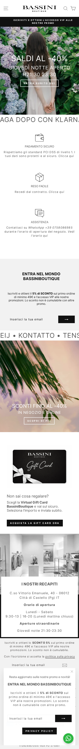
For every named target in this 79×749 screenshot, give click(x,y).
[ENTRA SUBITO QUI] (39, 71)
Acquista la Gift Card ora (35, 523)
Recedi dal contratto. (39, 192)
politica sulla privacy (60, 656)
